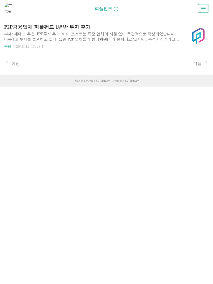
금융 (7, 46)
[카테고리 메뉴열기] (203, 8)
